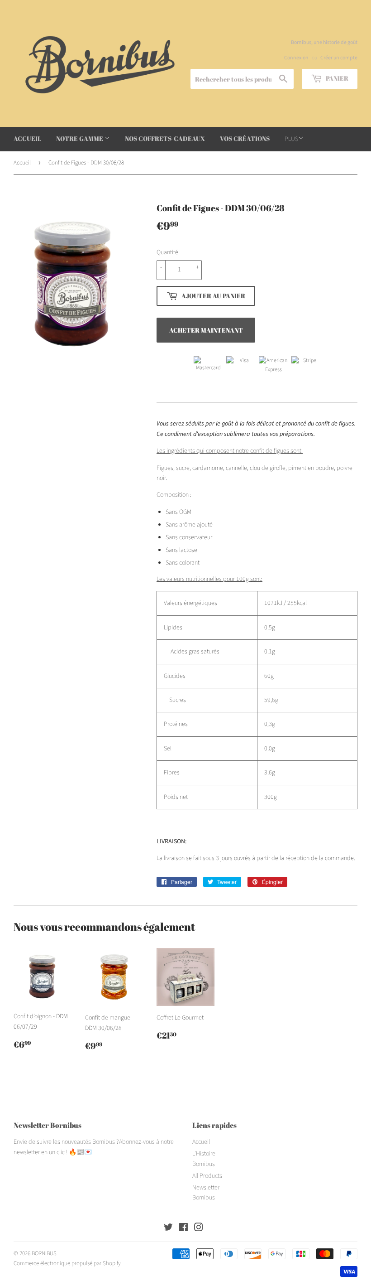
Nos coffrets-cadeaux (165, 138)
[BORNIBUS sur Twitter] (168, 1228)
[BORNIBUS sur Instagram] (198, 1228)
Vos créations (245, 138)
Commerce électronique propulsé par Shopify (67, 1263)
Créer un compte (338, 58)
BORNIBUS (44, 1253)
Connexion (296, 58)
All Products (207, 1175)
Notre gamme (80, 138)
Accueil (27, 138)
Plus (291, 139)
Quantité (167, 252)
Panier (336, 78)
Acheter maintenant (206, 330)
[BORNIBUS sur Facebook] (183, 1228)
